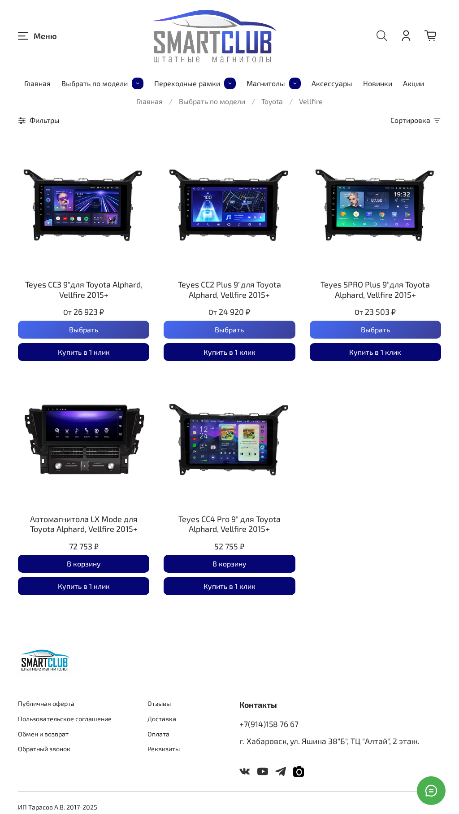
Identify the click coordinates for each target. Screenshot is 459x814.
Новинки (377, 83)
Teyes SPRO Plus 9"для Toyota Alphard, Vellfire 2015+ (375, 289)
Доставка (161, 719)
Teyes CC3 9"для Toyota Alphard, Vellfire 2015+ (84, 289)
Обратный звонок (44, 749)
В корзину (84, 563)
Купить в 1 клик (84, 352)
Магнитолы (266, 83)
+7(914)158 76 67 (269, 724)
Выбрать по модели (94, 83)
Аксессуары (332, 83)
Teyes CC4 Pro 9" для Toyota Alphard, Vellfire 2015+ (229, 524)
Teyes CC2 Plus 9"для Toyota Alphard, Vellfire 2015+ (229, 289)
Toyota (272, 101)
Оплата (158, 734)
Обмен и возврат (43, 734)
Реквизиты (163, 749)
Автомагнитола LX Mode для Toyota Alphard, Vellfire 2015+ (84, 524)
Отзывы (159, 703)
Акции (413, 83)
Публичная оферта (46, 703)
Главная (37, 83)
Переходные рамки (187, 83)
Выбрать (83, 329)
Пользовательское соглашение (65, 719)
